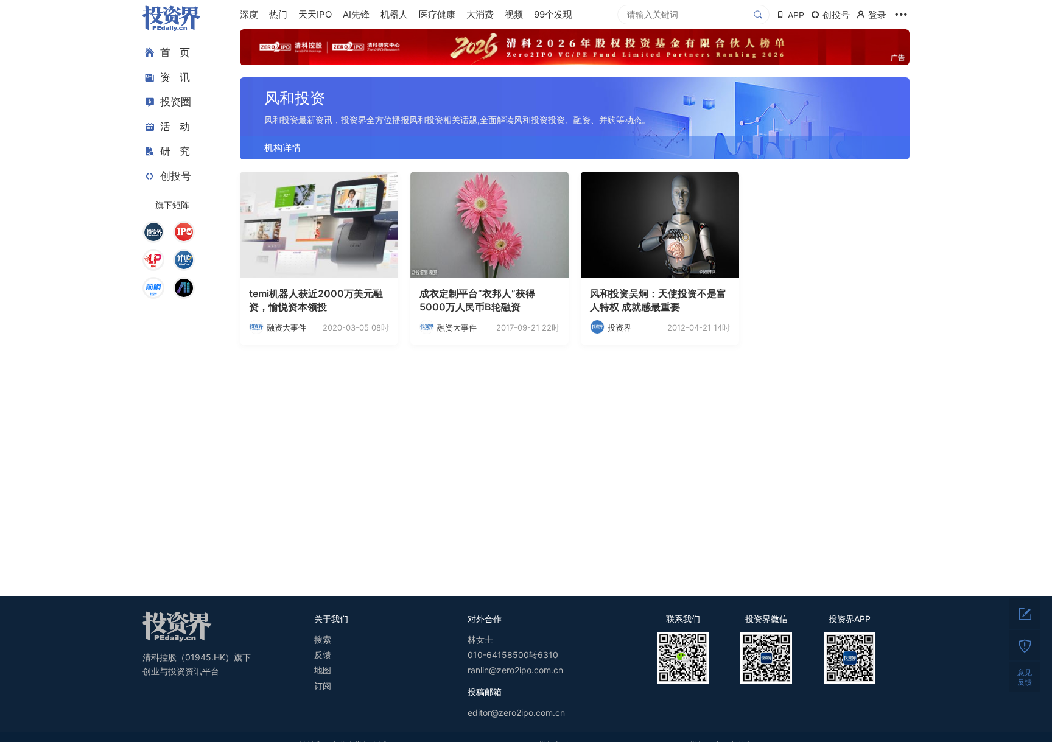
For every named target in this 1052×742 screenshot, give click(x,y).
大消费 (480, 14)
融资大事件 (286, 327)
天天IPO (315, 14)
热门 (278, 14)
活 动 (175, 127)
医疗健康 (437, 14)
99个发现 (553, 14)
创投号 (175, 176)
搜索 (322, 639)
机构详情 (282, 147)
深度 (249, 14)
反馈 (322, 654)
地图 (322, 670)
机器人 (394, 14)
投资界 (619, 327)
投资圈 (175, 102)
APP (796, 15)
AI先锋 (356, 14)
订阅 (322, 686)
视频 (514, 14)
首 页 (175, 52)
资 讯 (175, 77)
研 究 (175, 151)
